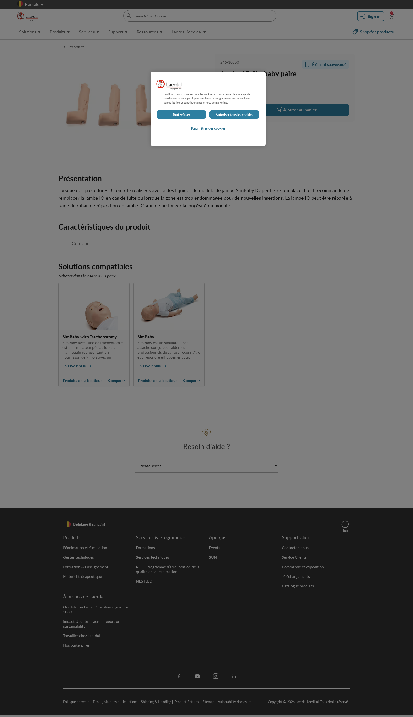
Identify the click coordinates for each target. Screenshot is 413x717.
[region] (208, 109)
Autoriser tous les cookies (234, 114)
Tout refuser (181, 114)
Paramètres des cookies (208, 128)
